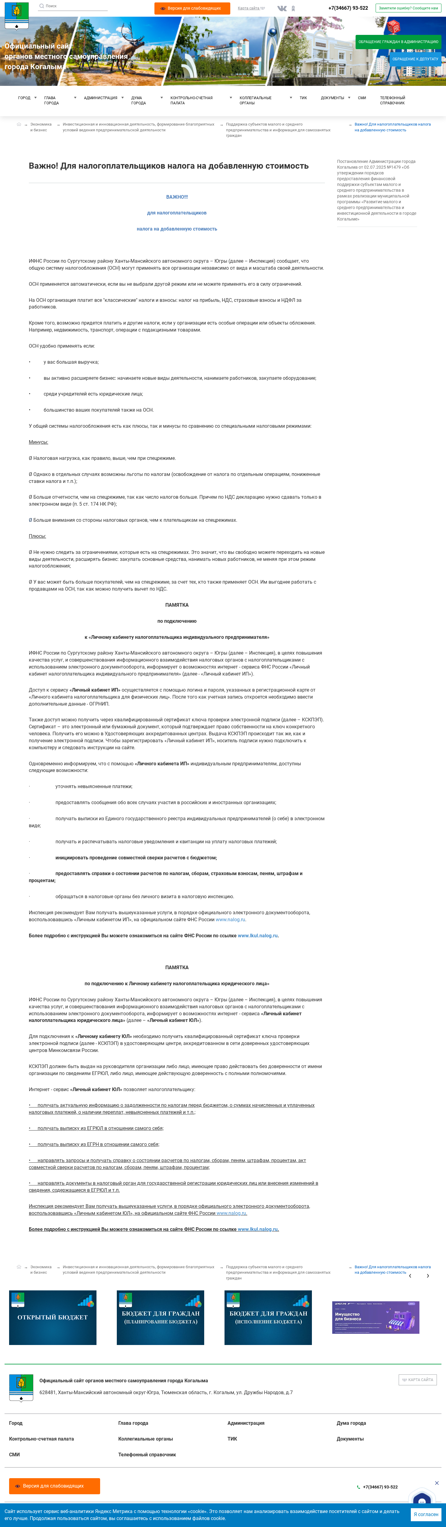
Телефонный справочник (392, 100)
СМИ (362, 98)
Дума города (138, 100)
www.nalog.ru (230, 919)
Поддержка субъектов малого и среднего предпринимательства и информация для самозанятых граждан (278, 130)
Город (24, 98)
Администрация (100, 98)
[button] (422, 1502)
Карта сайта (420, 1380)
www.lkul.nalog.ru (258, 936)
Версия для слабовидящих (53, 1486)
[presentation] (410, 1275)
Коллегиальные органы (256, 100)
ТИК (303, 98)
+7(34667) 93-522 (348, 8)
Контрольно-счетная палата (192, 100)
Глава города (51, 100)
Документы (332, 98)
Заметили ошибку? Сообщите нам (408, 8)
